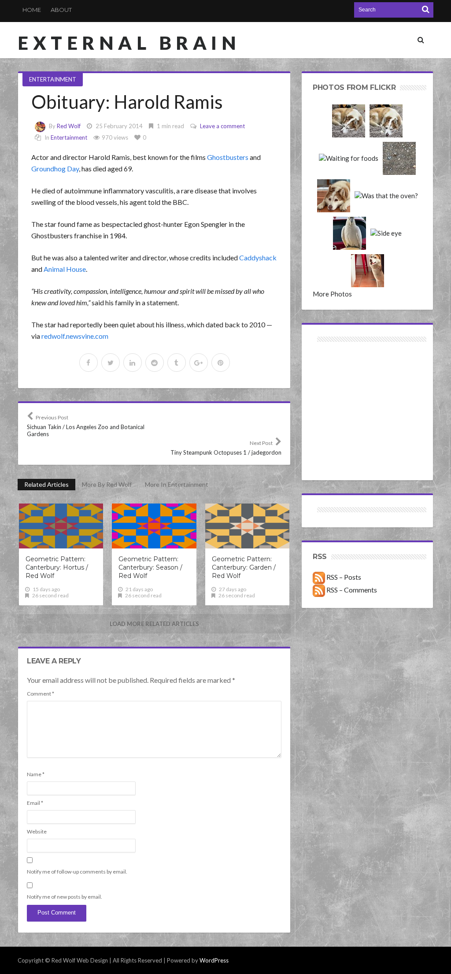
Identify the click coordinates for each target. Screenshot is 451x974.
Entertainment (52, 79)
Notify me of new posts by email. (64, 896)
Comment (40, 693)
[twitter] (110, 362)
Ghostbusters (227, 157)
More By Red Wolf (107, 484)
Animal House (65, 269)
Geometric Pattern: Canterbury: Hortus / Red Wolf (57, 567)
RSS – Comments (351, 589)
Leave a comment (222, 126)
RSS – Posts (343, 577)
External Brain (129, 42)
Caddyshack (258, 257)
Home (31, 9)
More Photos (332, 294)
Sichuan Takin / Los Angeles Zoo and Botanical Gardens (85, 425)
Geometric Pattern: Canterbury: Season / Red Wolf (150, 567)
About (61, 9)
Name (35, 774)
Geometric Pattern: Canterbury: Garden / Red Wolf (244, 567)
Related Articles (46, 484)
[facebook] (88, 362)
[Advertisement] (340, 375)
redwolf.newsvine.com (74, 336)
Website (37, 831)
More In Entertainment (176, 484)
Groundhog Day (55, 168)
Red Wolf (69, 126)
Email (35, 803)
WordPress (214, 960)
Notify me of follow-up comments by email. (77, 871)
